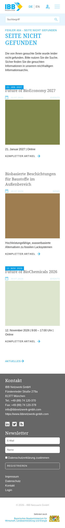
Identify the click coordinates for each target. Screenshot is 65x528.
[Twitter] (14, 423)
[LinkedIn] (7, 423)
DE (31, 6)
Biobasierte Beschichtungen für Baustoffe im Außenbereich (30, 179)
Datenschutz (13, 481)
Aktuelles (13, 361)
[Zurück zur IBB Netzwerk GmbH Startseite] (14, 6)
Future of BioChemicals (31, 271)
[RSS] (21, 423)
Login (8, 490)
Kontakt (10, 485)
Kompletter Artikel (20, 156)
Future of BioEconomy (30, 90)
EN (38, 6)
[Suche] (56, 19)
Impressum (12, 476)
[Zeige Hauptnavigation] (57, 6)
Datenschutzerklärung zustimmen (28, 457)
